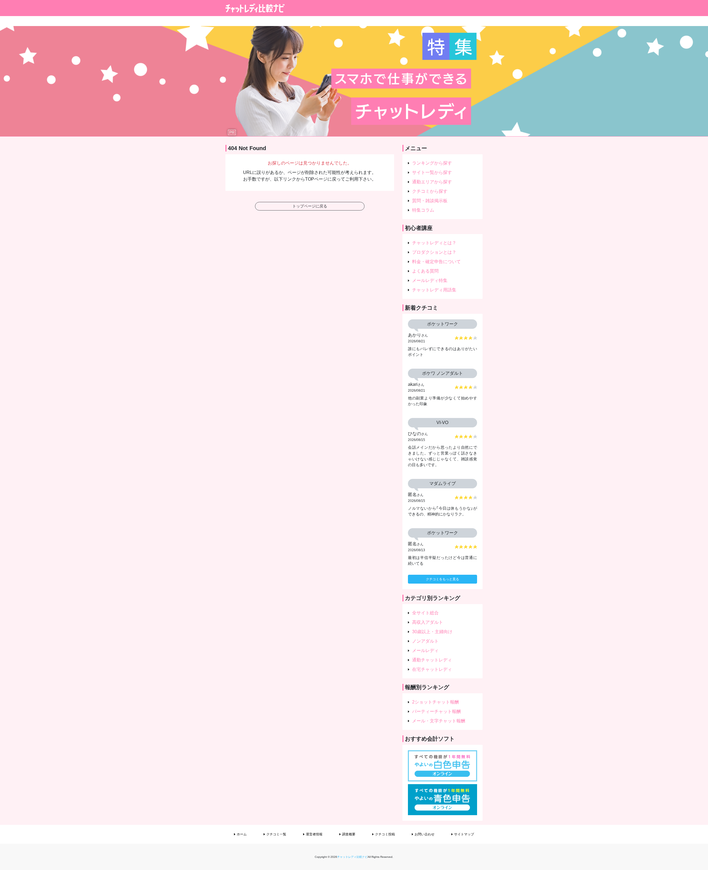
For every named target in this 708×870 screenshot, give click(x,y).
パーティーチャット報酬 (436, 711)
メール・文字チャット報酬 (438, 720)
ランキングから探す (432, 163)
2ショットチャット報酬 (435, 702)
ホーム (242, 834)
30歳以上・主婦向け (432, 631)
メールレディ (425, 650)
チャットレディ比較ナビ (352, 856)
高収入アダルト (427, 622)
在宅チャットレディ (432, 669)
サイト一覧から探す (432, 172)
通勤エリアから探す (432, 181)
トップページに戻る (309, 206)
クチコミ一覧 (276, 834)
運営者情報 (314, 834)
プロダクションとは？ (434, 252)
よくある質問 (425, 271)
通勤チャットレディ (432, 660)
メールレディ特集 (429, 280)
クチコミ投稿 (385, 834)
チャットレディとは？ (434, 242)
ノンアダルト (425, 641)
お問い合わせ (424, 834)
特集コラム (423, 210)
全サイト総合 (425, 612)
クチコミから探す (429, 191)
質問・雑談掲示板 (429, 200)
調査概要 (348, 834)
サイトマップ (464, 834)
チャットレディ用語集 (434, 290)
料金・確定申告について (436, 261)
